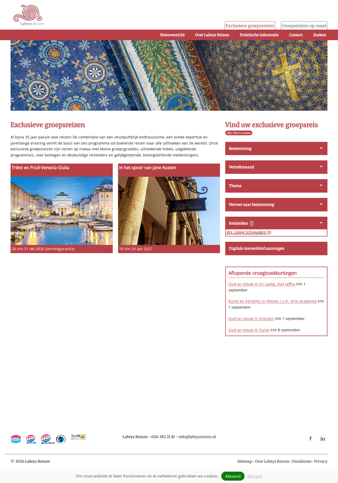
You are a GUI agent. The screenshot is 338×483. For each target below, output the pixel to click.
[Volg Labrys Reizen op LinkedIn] (322, 438)
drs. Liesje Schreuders (246, 232)
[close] (251, 223)
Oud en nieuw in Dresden (251, 318)
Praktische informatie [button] (259, 34)
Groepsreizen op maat (304, 25)
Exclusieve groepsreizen (250, 25)
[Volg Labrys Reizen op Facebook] (310, 438)
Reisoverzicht (172, 34)
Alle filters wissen (239, 133)
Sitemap (244, 461)
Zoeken (319, 34)
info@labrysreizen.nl (197, 436)
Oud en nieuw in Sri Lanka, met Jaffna (261, 283)
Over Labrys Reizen (272, 461)
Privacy (320, 461)
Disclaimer (301, 461)
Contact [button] (296, 34)
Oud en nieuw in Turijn (249, 329)
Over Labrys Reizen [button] (212, 34)
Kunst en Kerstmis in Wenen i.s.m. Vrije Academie (272, 301)
